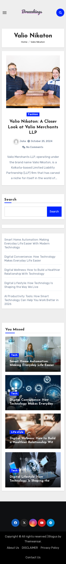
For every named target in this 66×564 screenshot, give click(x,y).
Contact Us (33, 557)
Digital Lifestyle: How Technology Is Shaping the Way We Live (29, 480)
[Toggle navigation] (4, 13)
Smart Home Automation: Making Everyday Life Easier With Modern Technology (27, 243)
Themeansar (32, 541)
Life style (17, 432)
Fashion (33, 114)
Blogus (52, 536)
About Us (13, 547)
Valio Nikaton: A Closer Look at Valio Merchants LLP (33, 127)
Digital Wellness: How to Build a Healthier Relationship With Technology (32, 442)
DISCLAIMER (30, 547)
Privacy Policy (50, 547)
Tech (14, 355)
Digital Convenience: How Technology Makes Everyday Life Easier (31, 403)
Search (10, 199)
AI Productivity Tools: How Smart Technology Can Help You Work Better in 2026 (31, 300)
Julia (23, 141)
